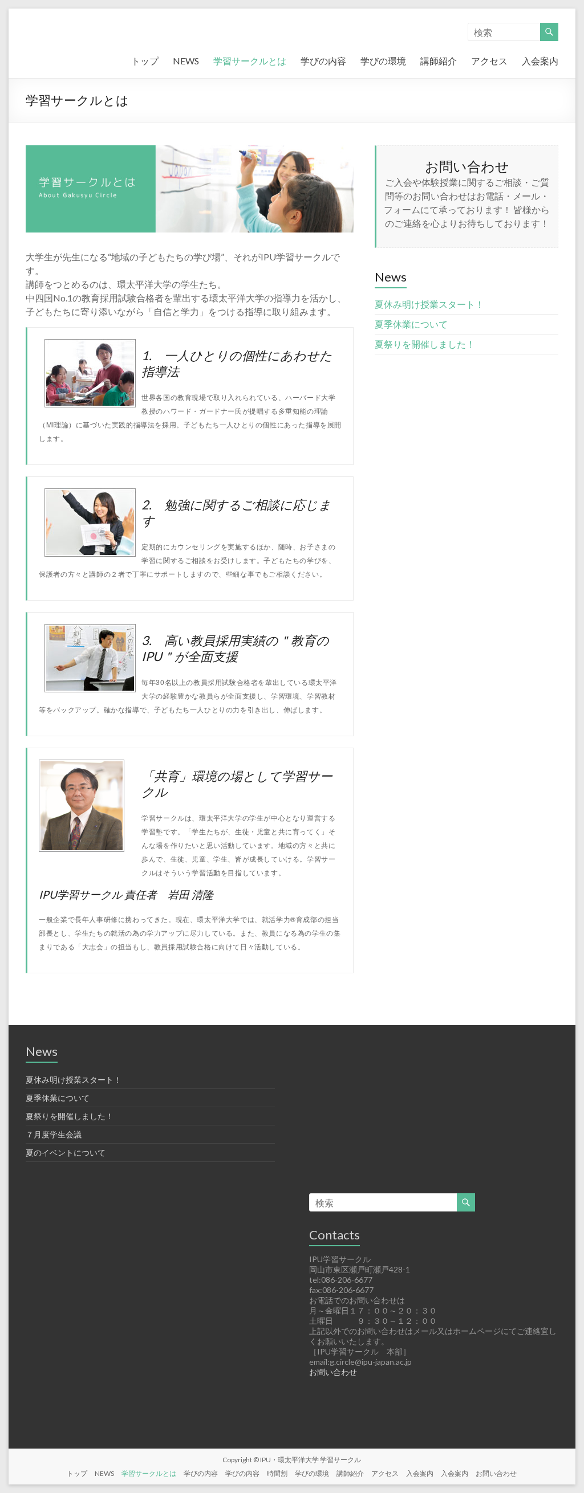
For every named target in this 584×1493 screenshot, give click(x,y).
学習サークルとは (249, 60)
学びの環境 (383, 60)
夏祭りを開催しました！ (425, 343)
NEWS (186, 60)
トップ (145, 60)
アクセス (489, 60)
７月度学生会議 (54, 1134)
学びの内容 (323, 60)
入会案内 (540, 60)
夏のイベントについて (66, 1152)
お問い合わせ (333, 1372)
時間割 (277, 1473)
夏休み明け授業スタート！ (429, 304)
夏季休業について (411, 324)
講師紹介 (438, 60)
